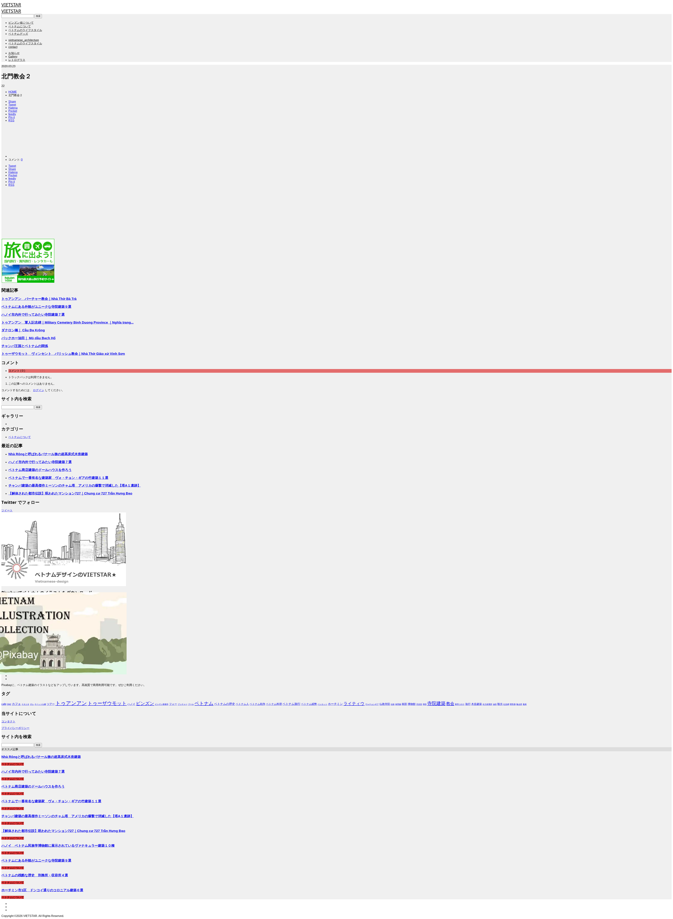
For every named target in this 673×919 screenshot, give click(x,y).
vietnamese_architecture (23, 40)
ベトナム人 (242, 704)
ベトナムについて (19, 26)
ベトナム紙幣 (309, 704)
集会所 (519, 704)
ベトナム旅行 (291, 704)
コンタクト (8, 721)
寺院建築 (436, 703)
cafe (3, 704)
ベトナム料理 (274, 704)
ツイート (7, 510)
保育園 (398, 704)
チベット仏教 (40, 704)
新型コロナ (460, 704)
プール (191, 704)
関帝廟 (513, 704)
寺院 (425, 704)
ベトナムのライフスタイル (25, 30)
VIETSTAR (11, 4)
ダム (32, 704)
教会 (450, 703)
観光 (500, 704)
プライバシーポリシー (15, 727)
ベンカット (322, 704)
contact (12, 46)
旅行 (468, 704)
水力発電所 (487, 704)
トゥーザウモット (107, 703)
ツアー (51, 704)
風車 (525, 704)
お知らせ (14, 53)
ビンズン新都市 (161, 704)
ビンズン (145, 703)
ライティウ (354, 703)
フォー (173, 704)
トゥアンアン (71, 703)
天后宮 (419, 704)
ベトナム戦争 (257, 704)
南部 (404, 704)
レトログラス (16, 59)
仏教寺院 (384, 704)
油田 (495, 704)
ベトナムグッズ (18, 33)
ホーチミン (335, 704)
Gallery (12, 56)
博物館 (412, 704)
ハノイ (131, 704)
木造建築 (476, 704)
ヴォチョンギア (372, 704)
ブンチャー (182, 704)
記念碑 (506, 704)
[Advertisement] (106, 213)
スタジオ (25, 704)
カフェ (16, 704)
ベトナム (204, 703)
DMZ (9, 704)
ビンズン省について (21, 22)
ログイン (38, 390)
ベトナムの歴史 (224, 704)
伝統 (393, 704)
